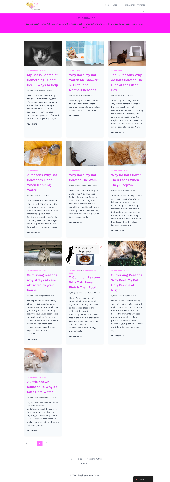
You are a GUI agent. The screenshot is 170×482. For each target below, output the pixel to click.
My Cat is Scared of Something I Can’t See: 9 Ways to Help (42, 80)
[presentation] (43, 53)
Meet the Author (127, 5)
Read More (33, 124)
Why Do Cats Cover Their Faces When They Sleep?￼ (126, 180)
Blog (115, 5)
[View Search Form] (144, 11)
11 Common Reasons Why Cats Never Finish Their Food (85, 282)
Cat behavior (32, 70)
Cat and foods (75, 271)
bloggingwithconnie (78, 185)
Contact (141, 5)
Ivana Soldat (33, 90)
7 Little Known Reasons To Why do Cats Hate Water (42, 387)
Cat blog (42, 70)
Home (108, 5)
